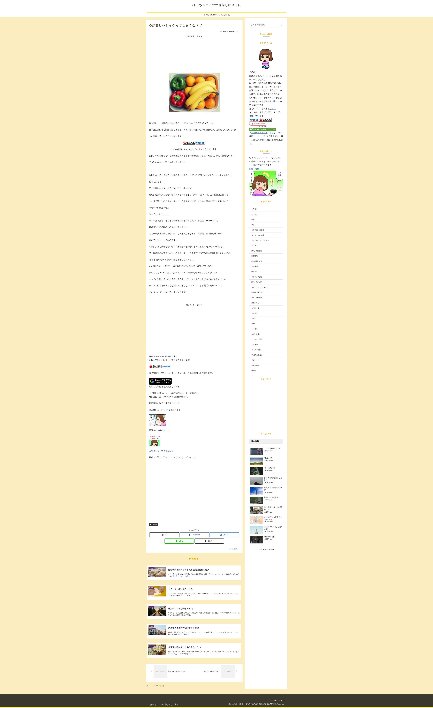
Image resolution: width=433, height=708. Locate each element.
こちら (272, 109)
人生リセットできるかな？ (161, 451)
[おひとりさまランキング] (189, 143)
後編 (257, 169)
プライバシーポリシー (277, 700)
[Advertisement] (194, 54)
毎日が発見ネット (259, 132)
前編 (251, 169)
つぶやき (154, 524)
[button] (209, 541)
